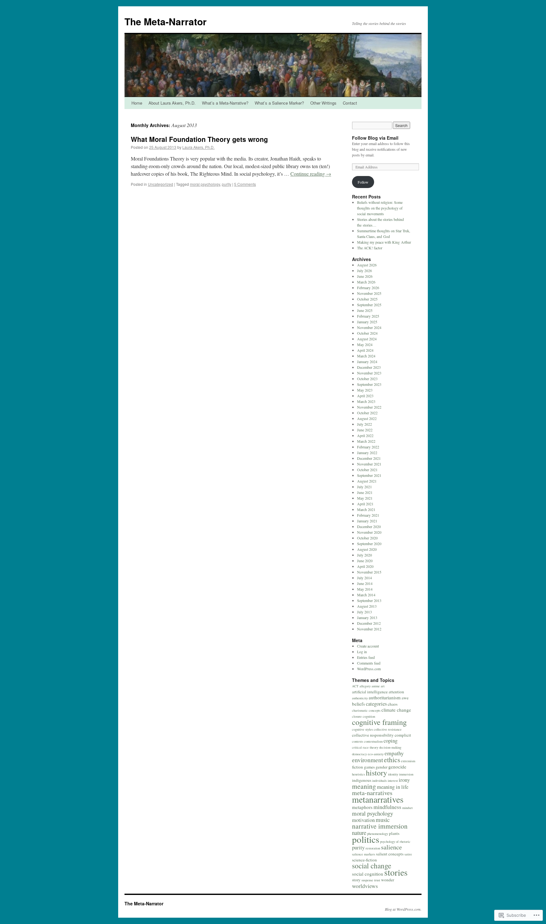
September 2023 (369, 384)
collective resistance (388, 729)
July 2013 (364, 611)
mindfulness (387, 807)
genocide (397, 766)
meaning (364, 786)
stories (396, 872)
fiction (357, 767)
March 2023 (366, 401)
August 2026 (367, 264)
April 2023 (365, 395)
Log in (362, 651)
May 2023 (365, 389)
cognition (369, 716)
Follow (363, 182)
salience (391, 847)
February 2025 (368, 316)
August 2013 (367, 606)
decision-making (390, 747)
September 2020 (369, 543)
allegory (365, 686)
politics (365, 839)
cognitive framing (379, 722)
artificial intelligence (370, 692)
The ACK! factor (369, 247)
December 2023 (369, 367)
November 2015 (369, 571)
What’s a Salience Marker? (279, 103)
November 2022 (369, 407)
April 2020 (365, 566)
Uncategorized (160, 184)
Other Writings (323, 103)
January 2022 (367, 452)
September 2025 (369, 304)
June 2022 (365, 429)
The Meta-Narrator (165, 21)
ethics (392, 759)
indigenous (361, 780)
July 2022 (364, 424)
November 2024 (369, 327)
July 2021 (364, 486)
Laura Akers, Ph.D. (198, 147)
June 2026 (365, 276)
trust (377, 880)
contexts (357, 741)
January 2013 (367, 617)
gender (381, 767)
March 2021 (366, 509)
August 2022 (367, 418)
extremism (408, 761)
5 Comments (245, 184)
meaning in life (392, 786)
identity (393, 774)
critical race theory (365, 747)
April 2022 (365, 435)
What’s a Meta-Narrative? (225, 103)
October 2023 (367, 378)
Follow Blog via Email (375, 138)
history (376, 773)
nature (359, 832)
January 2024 (367, 361)
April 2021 (365, 503)
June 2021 (365, 492)
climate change (396, 710)
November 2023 (369, 372)
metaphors (362, 807)
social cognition (367, 874)
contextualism (373, 741)
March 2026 (366, 281)
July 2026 (364, 270)
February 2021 (368, 515)
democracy (359, 754)
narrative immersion (380, 825)
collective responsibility (373, 735)
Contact (350, 103)
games (369, 767)
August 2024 (367, 338)
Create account (368, 645)
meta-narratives (372, 792)
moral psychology (205, 184)
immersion (406, 774)
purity (226, 184)
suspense (367, 880)
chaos (392, 704)
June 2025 (365, 310)
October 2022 (367, 412)
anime (376, 686)
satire (408, 854)
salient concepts (389, 854)
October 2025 (367, 298)
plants (394, 833)
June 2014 (365, 583)
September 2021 (369, 475)
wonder (387, 880)
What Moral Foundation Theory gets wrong (199, 139)
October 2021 (367, 469)
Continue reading (310, 173)
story (356, 880)
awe (405, 698)
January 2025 (367, 321)
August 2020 (367, 549)
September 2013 (369, 600)
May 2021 (365, 498)
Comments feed (368, 663)
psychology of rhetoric (395, 841)
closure (357, 716)
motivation (363, 820)
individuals (379, 780)
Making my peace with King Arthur (384, 242)
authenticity (360, 698)
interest (393, 780)
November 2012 (369, 628)
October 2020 (367, 537)
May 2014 (365, 589)
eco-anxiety (376, 754)
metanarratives (377, 799)
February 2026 (368, 287)
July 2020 (364, 554)
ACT (355, 686)
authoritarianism (385, 697)
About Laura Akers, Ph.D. (172, 103)
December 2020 (369, 526)
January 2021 (367, 520)
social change (371, 865)
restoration (373, 848)
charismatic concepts (366, 710)
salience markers (363, 854)
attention (396, 692)
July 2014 (364, 577)
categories (376, 703)
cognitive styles (362, 729)
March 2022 (366, 441)
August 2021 (367, 480)
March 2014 (366, 594)
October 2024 (367, 333)
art (383, 686)
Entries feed (366, 657)
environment (367, 760)
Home (136, 103)
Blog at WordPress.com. (403, 909)
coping (390, 740)
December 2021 (369, 458)
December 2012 (369, 623)
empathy (394, 753)
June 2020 (365, 560)
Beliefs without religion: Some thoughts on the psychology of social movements (380, 208)
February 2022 (368, 446)
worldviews (365, 886)
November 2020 (369, 532)
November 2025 (369, 293)
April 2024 (365, 350)
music (383, 820)
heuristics (358, 774)
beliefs (358, 704)
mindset (407, 807)
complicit (403, 735)
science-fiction (364, 860)
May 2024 (365, 344)
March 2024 (366, 355)
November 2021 (369, 463)
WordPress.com (369, 668)
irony (404, 779)
